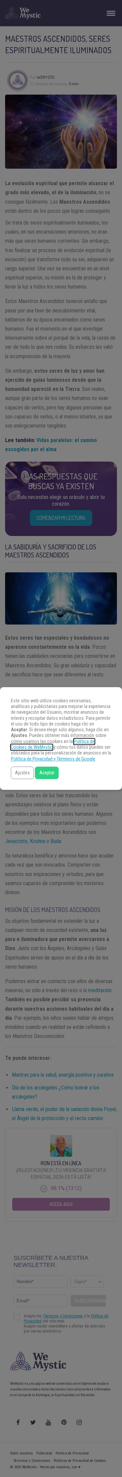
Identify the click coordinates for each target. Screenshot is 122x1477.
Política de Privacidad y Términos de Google (53, 759)
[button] (22, 773)
